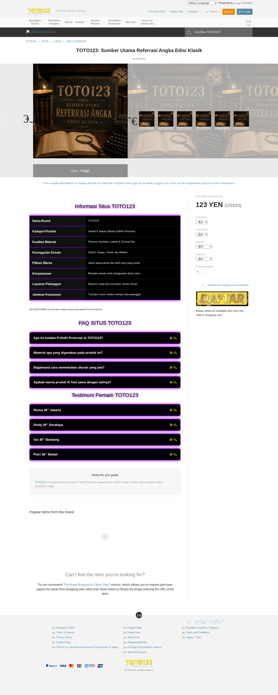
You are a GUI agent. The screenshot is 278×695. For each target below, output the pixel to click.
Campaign (192, 11)
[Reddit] (228, 621)
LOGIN (57, 41)
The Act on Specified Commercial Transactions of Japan (87, 647)
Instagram (213, 621)
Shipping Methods (137, 642)
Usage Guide (134, 627)
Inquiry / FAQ (176, 11)
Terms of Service (65, 632)
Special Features (136, 652)
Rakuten (80, 22)
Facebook (197, 621)
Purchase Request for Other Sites (86, 584)
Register (228, 11)
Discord (220, 621)
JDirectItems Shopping (54, 22)
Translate (246, 2)
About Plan (133, 637)
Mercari (69, 22)
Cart (249, 25)
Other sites (130, 22)
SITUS (45, 41)
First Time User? (157, 11)
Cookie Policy (63, 642)
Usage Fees (134, 632)
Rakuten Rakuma (95, 22)
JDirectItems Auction (35, 22)
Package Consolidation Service (144, 647)
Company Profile (65, 627)
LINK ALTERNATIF (76, 41)
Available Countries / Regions (202, 627)
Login (248, 11)
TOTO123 (31, 41)
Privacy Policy (64, 637)
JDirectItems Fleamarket (114, 22)
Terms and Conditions (198, 632)
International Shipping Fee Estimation (228, 285)
